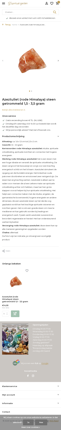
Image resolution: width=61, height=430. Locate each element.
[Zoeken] (55, 12)
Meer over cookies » (30, 427)
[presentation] (3, 60)
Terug (7, 25)
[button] (30, 91)
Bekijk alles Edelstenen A (13, 110)
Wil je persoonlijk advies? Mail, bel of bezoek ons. (28, 130)
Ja (28, 422)
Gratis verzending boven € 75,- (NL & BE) (24, 120)
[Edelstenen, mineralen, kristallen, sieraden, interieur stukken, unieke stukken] (22, 3)
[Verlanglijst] (51, 3)
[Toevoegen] (15, 313)
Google (44, 363)
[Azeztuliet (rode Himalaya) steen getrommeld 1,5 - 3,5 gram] (15, 282)
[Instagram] (33, 376)
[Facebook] (28, 376)
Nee (41, 422)
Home (14, 25)
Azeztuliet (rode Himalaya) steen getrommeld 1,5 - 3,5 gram (15, 299)
